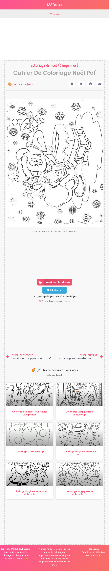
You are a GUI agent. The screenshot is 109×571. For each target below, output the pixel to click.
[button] (72, 84)
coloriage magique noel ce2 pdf (79, 453)
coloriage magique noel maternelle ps (79, 493)
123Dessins (93, 549)
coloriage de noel (44, 65)
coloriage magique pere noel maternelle (30, 493)
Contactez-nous (93, 555)
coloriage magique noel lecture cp (79, 413)
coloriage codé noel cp (30, 451)
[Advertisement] (54, 39)
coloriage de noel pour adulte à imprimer (29, 413)
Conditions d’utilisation (93, 552)
